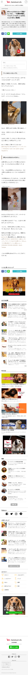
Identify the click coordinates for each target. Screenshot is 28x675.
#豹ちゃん (17, 243)
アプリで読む (19, 33)
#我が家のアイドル (9, 243)
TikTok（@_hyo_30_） (8, 210)
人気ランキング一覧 (14, 566)
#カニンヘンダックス (20, 146)
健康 (18, 582)
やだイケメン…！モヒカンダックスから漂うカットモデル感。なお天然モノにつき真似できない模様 (17, 524)
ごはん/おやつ (20, 575)
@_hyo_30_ (4, 237)
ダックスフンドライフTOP (7, 669)
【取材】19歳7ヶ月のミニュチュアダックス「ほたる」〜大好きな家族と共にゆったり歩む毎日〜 (17, 532)
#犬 (5, 239)
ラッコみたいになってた (10, 66)
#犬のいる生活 (10, 239)
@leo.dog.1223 (5, 146)
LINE (8, 33)
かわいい (6, 575)
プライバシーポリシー (6, 665)
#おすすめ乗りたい (16, 241)
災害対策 (6, 589)
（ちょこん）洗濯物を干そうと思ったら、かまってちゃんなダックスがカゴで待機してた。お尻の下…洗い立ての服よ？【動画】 (17, 558)
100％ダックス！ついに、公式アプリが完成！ (14, 5)
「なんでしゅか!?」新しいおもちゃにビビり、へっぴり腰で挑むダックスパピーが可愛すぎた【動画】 (17, 549)
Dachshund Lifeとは (6, 662)
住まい (6, 582)
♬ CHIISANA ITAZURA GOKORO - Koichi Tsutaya (11, 245)
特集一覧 (14, 504)
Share (2, 33)
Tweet (5, 33)
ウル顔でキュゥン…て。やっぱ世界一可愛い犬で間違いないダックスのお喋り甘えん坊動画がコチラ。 (17, 541)
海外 (18, 586)
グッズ (19, 578)
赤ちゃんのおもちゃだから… (11, 67)
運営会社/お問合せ (6, 667)
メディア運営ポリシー (6, 664)
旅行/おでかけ (7, 586)
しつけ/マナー (7, 578)
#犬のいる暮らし (19, 239)
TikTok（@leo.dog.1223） (9, 124)
